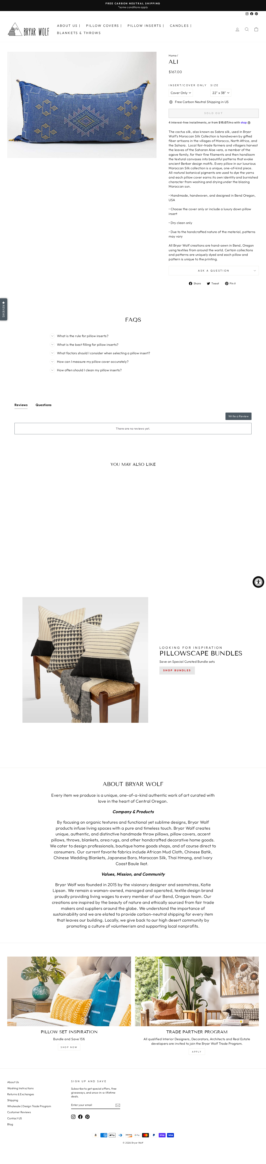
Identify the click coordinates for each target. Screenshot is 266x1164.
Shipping (12, 1100)
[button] (3, 309)
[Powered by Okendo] (30, 418)
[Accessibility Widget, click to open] (258, 582)
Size (214, 85)
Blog (10, 1124)
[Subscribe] (117, 1105)
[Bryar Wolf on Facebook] (80, 1116)
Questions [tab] (43, 405)
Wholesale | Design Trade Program (29, 1106)
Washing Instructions (20, 1088)
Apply (197, 1051)
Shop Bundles (177, 670)
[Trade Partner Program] (197, 991)
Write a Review (238, 416)
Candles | (181, 26)
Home (172, 55)
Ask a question (213, 270)
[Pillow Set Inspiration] (69, 991)
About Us (13, 1082)
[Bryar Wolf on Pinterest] (87, 1116)
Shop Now (69, 1047)
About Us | (69, 26)
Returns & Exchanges (20, 1094)
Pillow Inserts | (146, 26)
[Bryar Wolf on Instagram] (73, 1116)
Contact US (14, 1118)
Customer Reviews (19, 1112)
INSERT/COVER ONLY (188, 85)
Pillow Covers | (104, 26)
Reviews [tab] (21, 405)
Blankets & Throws (79, 33)
